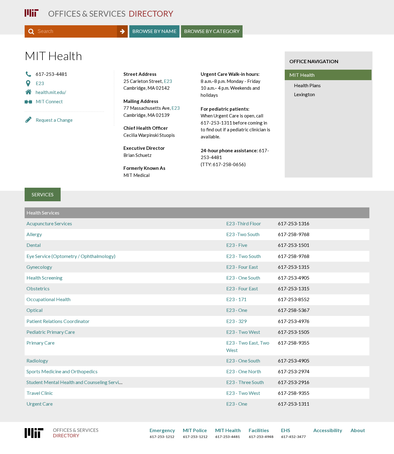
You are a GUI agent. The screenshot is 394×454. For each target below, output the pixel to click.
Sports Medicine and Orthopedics (62, 371)
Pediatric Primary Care (50, 332)
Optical (34, 310)
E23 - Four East (242, 267)
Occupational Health (48, 299)
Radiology (37, 360)
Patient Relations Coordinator (58, 321)
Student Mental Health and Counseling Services (76, 382)
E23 (40, 83)
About (358, 430)
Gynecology (39, 267)
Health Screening (44, 277)
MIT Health (302, 75)
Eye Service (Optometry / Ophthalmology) (70, 256)
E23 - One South (243, 277)
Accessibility (327, 430)
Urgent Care (39, 404)
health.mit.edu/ (51, 92)
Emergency (162, 430)
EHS (285, 430)
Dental (33, 245)
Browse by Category (211, 31)
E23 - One (236, 310)
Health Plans (307, 85)
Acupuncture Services (49, 223)
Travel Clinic (39, 393)
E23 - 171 (236, 299)
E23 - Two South (243, 256)
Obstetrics (38, 288)
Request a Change (54, 120)
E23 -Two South (242, 234)
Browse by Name (154, 31)
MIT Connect (49, 101)
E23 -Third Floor (243, 223)
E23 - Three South (245, 382)
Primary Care (40, 343)
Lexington (304, 94)
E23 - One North (243, 371)
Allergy (34, 234)
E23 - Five (236, 245)
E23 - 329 (236, 321)
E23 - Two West (243, 332)
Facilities (259, 430)
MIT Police (195, 430)
